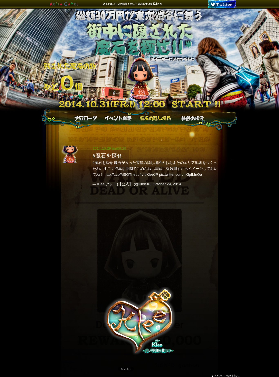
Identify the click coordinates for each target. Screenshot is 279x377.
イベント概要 (117, 118)
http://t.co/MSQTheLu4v (124, 174)
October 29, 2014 (167, 184)
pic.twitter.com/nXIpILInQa (180, 174)
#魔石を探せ (107, 155)
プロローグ (85, 118)
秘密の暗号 (192, 118)
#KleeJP (151, 174)
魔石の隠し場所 (155, 118)
